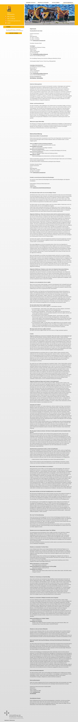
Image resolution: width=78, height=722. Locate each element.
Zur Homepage (33, 693)
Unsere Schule (30, 2)
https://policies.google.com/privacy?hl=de (40, 567)
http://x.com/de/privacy (59, 612)
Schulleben (55, 2)
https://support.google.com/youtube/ (39, 565)
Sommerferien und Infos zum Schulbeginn (14, 30)
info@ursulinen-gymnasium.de (13, 20)
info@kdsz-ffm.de (36, 692)
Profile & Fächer (43, 2)
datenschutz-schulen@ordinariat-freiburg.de (42, 187)
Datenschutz (12, 720)
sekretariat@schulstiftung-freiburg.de (40, 54)
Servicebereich (68, 2)
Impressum (6, 720)
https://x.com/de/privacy (37, 619)
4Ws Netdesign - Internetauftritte (36, 78)
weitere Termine (13, 33)
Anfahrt (8, 23)
